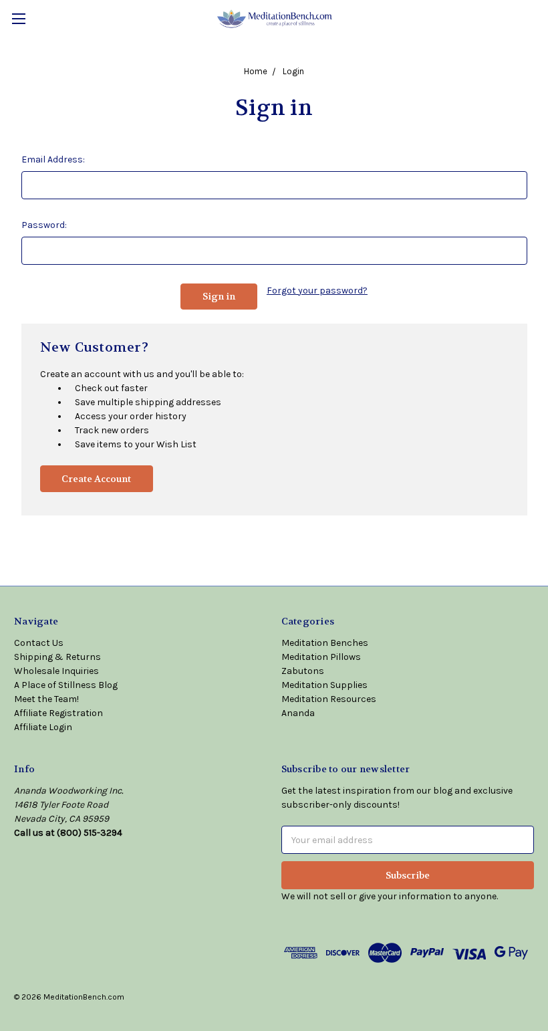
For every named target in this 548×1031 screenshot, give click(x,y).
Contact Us (38, 643)
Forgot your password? (317, 290)
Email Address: (53, 159)
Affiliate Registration (58, 713)
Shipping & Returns (57, 657)
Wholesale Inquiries (56, 671)
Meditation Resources (328, 699)
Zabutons (302, 671)
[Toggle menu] (18, 18)
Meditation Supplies (324, 685)
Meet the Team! (46, 699)
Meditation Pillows (321, 657)
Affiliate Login (43, 727)
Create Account (96, 479)
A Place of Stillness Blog (66, 685)
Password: (44, 225)
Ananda (298, 713)
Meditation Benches (324, 643)
